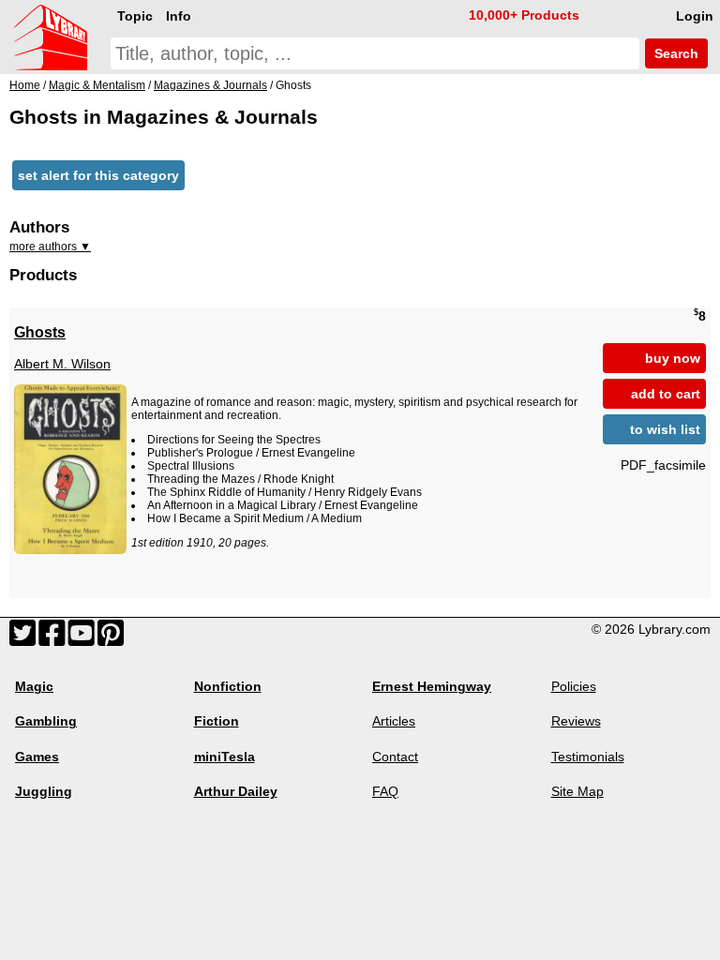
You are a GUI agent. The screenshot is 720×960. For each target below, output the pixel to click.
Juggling (43, 791)
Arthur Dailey (236, 791)
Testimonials (587, 756)
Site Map (577, 791)
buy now (672, 358)
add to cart (665, 393)
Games (37, 756)
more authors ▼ (50, 246)
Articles (393, 720)
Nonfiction (228, 686)
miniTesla (224, 756)
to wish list (665, 429)
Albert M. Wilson (62, 363)
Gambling (46, 720)
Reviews (576, 720)
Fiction (216, 720)
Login (694, 15)
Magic (34, 686)
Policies (573, 686)
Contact (395, 756)
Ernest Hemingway (431, 686)
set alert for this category (98, 175)
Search (674, 53)
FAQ (385, 791)
